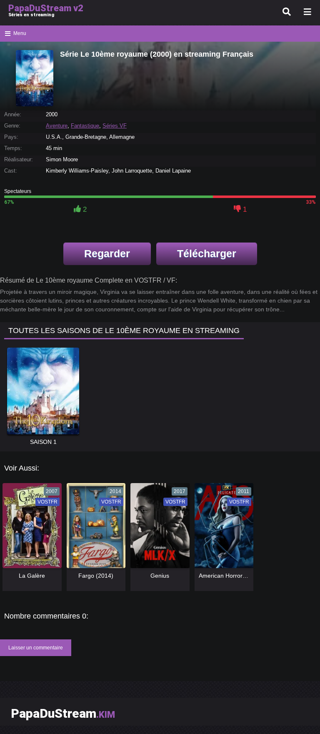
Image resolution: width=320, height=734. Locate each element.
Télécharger (206, 253)
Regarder (107, 253)
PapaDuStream (63, 713)
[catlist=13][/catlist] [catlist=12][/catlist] (30, 528)
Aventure (57, 126)
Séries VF (114, 126)
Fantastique (85, 126)
